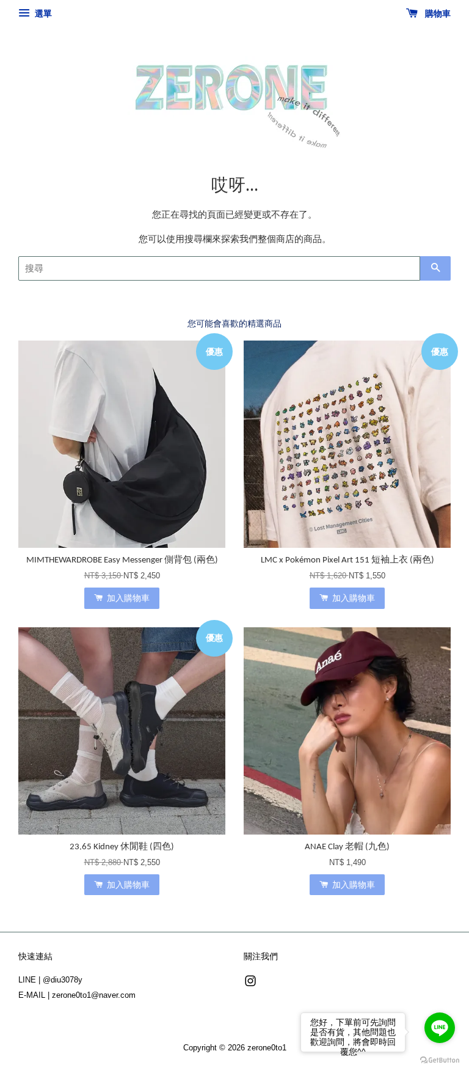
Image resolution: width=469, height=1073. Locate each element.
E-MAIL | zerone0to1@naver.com (77, 995)
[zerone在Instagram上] (250, 983)
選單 (42, 13)
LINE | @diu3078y (50, 979)
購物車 (437, 13)
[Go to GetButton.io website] (439, 1060)
